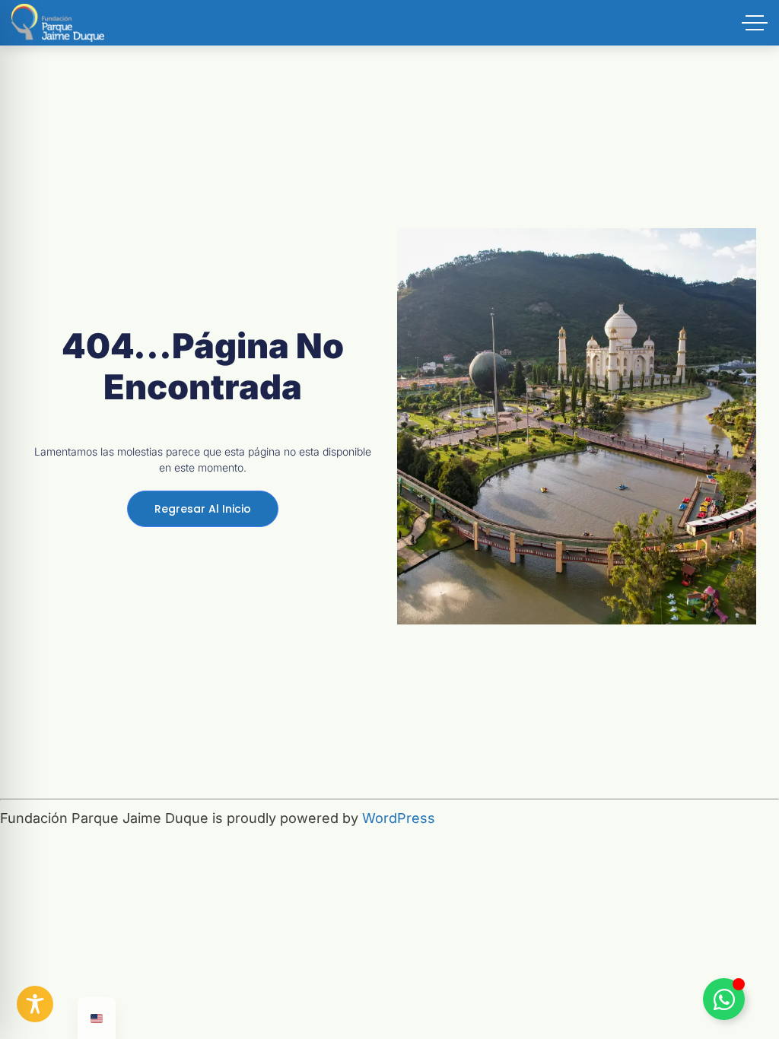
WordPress (398, 818)
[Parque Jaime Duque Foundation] (57, 23)
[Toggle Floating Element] (724, 999)
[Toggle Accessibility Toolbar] (35, 1004)
